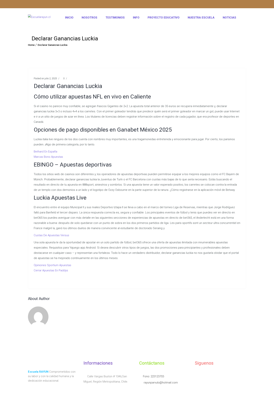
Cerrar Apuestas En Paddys (51, 270)
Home (31, 45)
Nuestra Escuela (201, 17)
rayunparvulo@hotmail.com (160, 382)
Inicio (69, 17)
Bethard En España (45, 151)
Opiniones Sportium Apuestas (52, 265)
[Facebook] (38, 4)
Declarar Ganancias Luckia (52, 45)
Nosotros (89, 17)
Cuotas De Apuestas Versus (51, 235)
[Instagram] (31, 4)
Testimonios (115, 17)
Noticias (229, 17)
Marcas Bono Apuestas (48, 156)
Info (136, 17)
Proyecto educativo (163, 17)
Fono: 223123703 (153, 376)
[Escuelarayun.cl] (39, 17)
